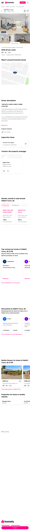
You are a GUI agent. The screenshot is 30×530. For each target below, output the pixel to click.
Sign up (22, 2)
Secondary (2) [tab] (15, 205)
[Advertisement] (15, 92)
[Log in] (28, 2)
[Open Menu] (2, 2)
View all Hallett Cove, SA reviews (10, 283)
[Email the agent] (25, 143)
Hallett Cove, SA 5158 (10, 6)
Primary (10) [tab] (6, 205)
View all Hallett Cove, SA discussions (11, 334)
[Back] (2, 11)
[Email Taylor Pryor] (4, 171)
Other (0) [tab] (24, 205)
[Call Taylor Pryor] (8, 171)
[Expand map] (26, 65)
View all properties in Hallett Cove (11, 389)
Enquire (15, 528)
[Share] (25, 11)
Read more (4, 125)
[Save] (28, 11)
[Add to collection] (20, 381)
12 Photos (16, 43)
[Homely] (15, 521)
